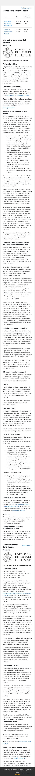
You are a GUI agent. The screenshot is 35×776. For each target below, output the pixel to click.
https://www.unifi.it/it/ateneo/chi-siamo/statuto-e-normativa (17, 594)
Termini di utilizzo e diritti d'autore (24, 771)
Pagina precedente (26, 8)
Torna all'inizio (26, 545)
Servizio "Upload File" (20, 758)
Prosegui (17, 774)
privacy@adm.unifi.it (9, 108)
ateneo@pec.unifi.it (23, 95)
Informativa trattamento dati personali (11, 771)
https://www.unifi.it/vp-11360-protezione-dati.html (16, 505)
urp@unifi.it (10, 95)
